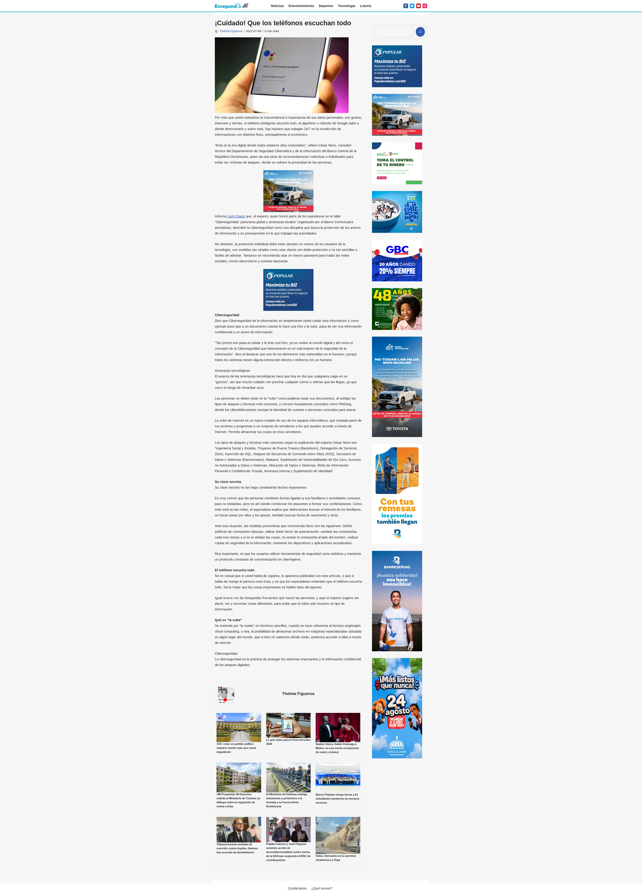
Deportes (326, 6)
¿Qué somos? (321, 888)
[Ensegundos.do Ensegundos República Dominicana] (231, 6)
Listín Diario (236, 216)
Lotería (365, 6)
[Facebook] (405, 6)
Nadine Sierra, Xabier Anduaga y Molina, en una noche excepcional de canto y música (337, 748)
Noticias (277, 6)
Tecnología (346, 6)
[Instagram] (424, 6)
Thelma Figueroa (231, 31)
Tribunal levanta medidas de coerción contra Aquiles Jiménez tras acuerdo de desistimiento (237, 848)
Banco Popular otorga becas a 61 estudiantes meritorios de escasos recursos (337, 798)
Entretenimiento (301, 6)
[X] (412, 6)
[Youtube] (418, 6)
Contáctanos (297, 888)
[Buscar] (420, 32)
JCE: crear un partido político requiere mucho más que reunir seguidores (236, 748)
